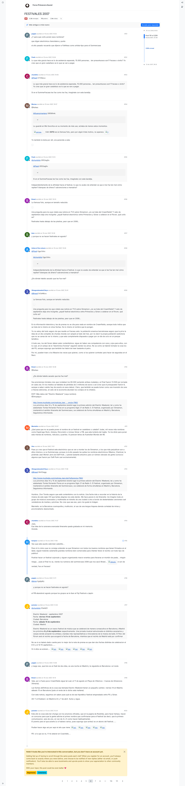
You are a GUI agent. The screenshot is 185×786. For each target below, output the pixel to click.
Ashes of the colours (38, 248)
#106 (125, 199)
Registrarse (31, 773)
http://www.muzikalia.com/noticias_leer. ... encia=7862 (55, 402)
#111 (126, 426)
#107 (125, 233)
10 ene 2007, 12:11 (50, 578)
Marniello (34, 426)
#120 (125, 710)
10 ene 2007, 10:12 (49, 157)
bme (32, 233)
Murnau (34, 104)
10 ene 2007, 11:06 (62, 469)
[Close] (124, 752)
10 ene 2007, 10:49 (50, 367)
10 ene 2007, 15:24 (51, 710)
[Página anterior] (62, 781)
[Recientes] (3, 2)
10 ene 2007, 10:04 (49, 57)
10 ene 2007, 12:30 (51, 605)
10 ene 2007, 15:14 (50, 678)
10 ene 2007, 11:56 (51, 541)
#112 (125, 446)
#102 (125, 57)
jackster (34, 605)
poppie (33, 34)
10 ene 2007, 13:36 (50, 663)
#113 (125, 469)
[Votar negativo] (121, 51)
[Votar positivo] (114, 51)
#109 (125, 290)
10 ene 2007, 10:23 (50, 199)
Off (26, 18)
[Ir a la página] (105, 781)
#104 (125, 104)
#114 (125, 520)
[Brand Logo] (28, 5)
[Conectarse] (182, 2)
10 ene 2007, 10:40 (60, 248)
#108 (125, 248)
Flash (33, 57)
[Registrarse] (182, 7)
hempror (34, 541)
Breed (33, 199)
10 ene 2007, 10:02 (50, 34)
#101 (125, 34)
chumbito (34, 75)
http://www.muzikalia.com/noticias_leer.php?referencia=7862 (58, 478)
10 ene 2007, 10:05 (52, 75)
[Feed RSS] (61, 18)
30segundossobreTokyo (39, 290)
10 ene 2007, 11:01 (48, 446)
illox (32, 446)
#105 (125, 157)
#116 (125, 578)
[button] (3, 783)
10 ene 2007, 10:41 (62, 290)
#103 (125, 75)
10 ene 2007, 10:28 (49, 233)
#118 (125, 663)
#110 (125, 367)
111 (117, 781)
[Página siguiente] (122, 781)
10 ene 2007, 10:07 (51, 104)
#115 (125, 541)
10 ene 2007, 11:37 (52, 520)
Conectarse (42, 773)
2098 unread (150, 48)
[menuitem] (182, 2)
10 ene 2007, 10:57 (52, 426)
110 (111, 781)
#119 (125, 678)
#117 (126, 605)
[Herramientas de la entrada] (125, 51)
